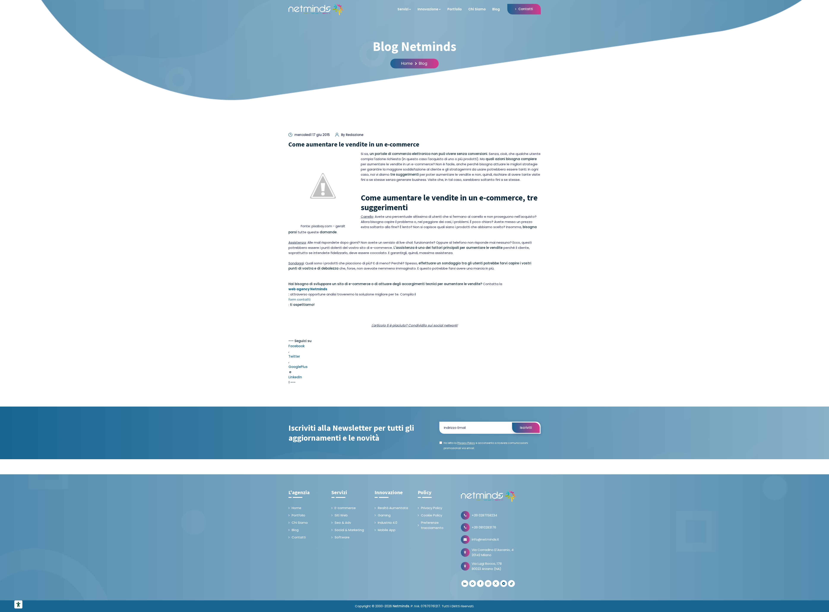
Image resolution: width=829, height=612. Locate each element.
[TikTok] (511, 583)
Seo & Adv (343, 522)
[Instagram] (488, 583)
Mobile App (387, 530)
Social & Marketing (349, 530)
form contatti (299, 299)
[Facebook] (480, 583)
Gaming (384, 515)
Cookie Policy (431, 515)
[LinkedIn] (464, 583)
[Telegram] (503, 583)
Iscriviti (526, 427)
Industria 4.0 (387, 522)
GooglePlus (298, 366)
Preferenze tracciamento (432, 525)
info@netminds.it (485, 539)
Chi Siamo (477, 9)
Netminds (401, 606)
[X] (495, 583)
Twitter (294, 356)
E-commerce (345, 508)
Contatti (525, 9)
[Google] (472, 583)
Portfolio (454, 9)
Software (342, 537)
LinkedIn (295, 377)
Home (407, 63)
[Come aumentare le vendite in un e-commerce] (323, 185)
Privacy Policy (431, 508)
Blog (496, 9)
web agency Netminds (307, 289)
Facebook (296, 346)
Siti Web (341, 515)
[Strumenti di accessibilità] (18, 604)
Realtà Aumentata (393, 508)
